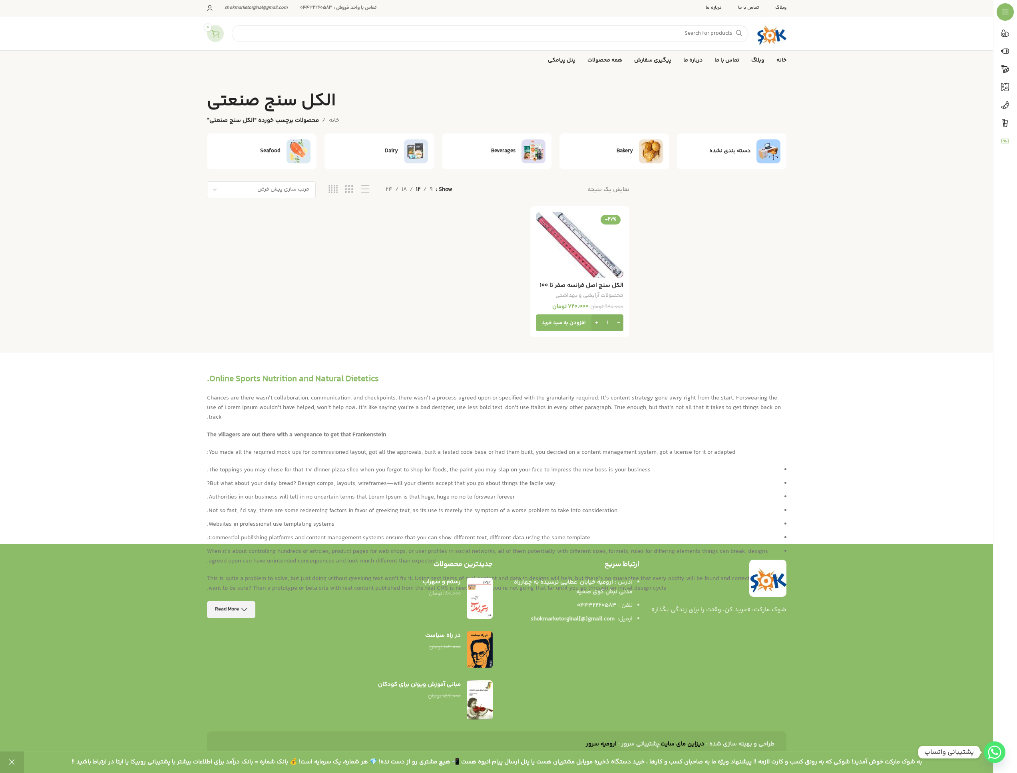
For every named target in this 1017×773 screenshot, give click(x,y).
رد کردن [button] (12, 762)
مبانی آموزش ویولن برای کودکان (419, 684)
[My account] (210, 8)
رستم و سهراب (442, 582)
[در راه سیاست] (480, 649)
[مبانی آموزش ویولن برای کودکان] (480, 700)
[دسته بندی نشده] (731, 151)
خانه (334, 120)
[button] (579, 322)
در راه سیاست (443, 635)
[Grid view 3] (349, 189)
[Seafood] (261, 151)
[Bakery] (614, 151)
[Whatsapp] (994, 752)
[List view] (365, 189)
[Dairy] (379, 151)
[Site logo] (771, 33)
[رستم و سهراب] (480, 598)
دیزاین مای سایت (683, 744)
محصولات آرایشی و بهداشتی (589, 295)
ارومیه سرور (601, 744)
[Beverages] (496, 151)
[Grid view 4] (333, 189)
